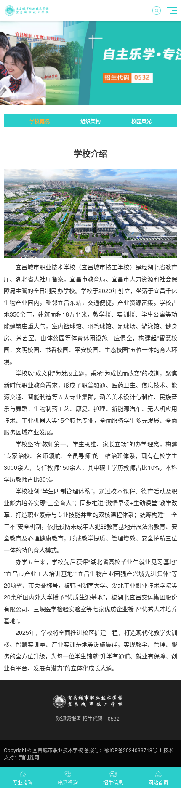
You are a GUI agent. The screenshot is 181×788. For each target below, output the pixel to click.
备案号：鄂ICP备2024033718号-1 (123, 749)
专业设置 (23, 782)
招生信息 (113, 782)
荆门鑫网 (29, 757)
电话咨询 (68, 782)
